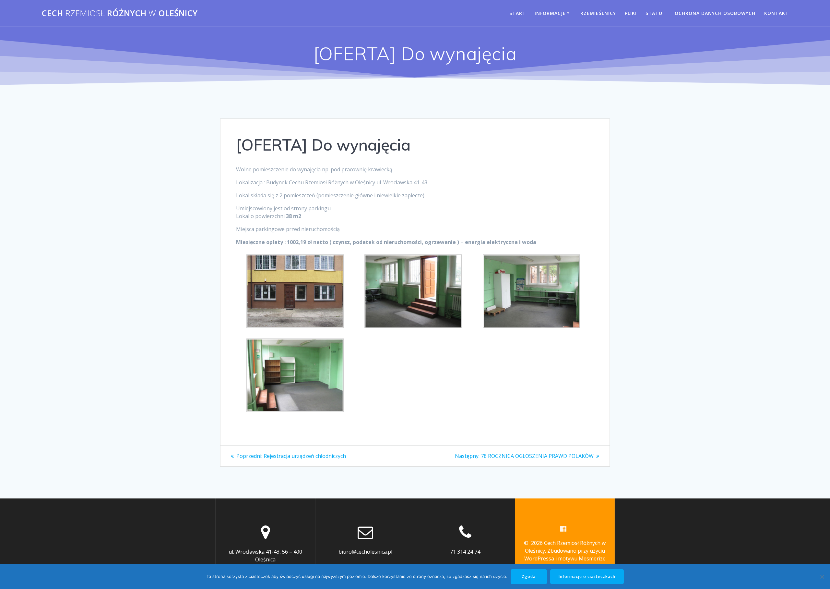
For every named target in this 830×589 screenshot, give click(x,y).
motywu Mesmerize (582, 558)
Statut (656, 13)
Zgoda (529, 576)
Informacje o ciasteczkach (587, 576)
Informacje (550, 13)
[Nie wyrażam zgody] (822, 576)
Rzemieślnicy (598, 13)
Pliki (631, 13)
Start (517, 13)
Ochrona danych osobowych (715, 13)
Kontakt (776, 13)
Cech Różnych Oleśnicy (119, 13)
